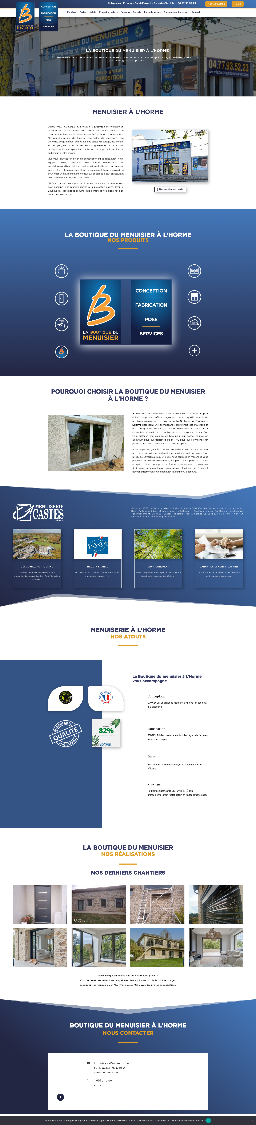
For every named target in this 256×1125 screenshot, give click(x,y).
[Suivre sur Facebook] (60, 1097)
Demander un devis (171, 189)
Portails (137, 12)
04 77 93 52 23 (186, 3)
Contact (196, 12)
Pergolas (125, 12)
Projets (237, 4)
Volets (92, 12)
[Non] (252, 1120)
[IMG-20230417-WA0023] (216, 966)
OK (208, 1120)
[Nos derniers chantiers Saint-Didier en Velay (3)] (157, 923)
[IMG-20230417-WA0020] (40, 966)
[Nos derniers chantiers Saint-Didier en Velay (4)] (216, 923)
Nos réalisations (216, 4)
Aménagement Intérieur (176, 12)
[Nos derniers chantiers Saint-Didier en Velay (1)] (40, 923)
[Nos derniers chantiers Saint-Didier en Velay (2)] (99, 923)
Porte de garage (152, 12)
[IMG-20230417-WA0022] (157, 966)
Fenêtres (71, 12)
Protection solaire (108, 12)
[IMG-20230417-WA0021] (99, 966)
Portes (83, 12)
